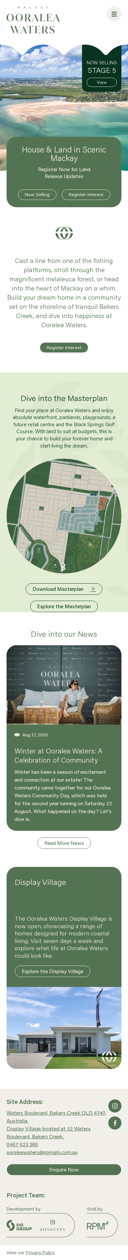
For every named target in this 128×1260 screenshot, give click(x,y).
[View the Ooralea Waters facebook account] (114, 1123)
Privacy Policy (40, 1252)
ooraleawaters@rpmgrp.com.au (42, 1152)
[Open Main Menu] (114, 14)
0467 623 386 (22, 1144)
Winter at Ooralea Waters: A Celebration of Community (58, 755)
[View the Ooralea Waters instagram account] (114, 1105)
